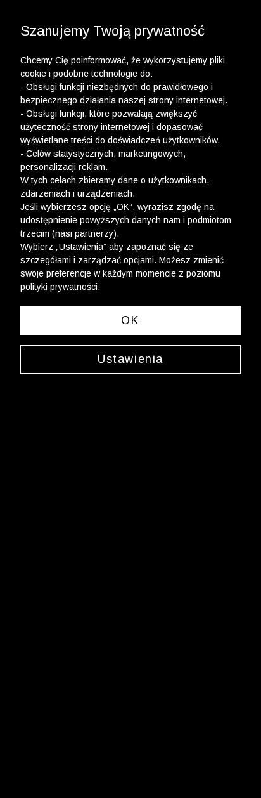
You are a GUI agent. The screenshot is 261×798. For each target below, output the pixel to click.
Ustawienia (130, 359)
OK (130, 320)
